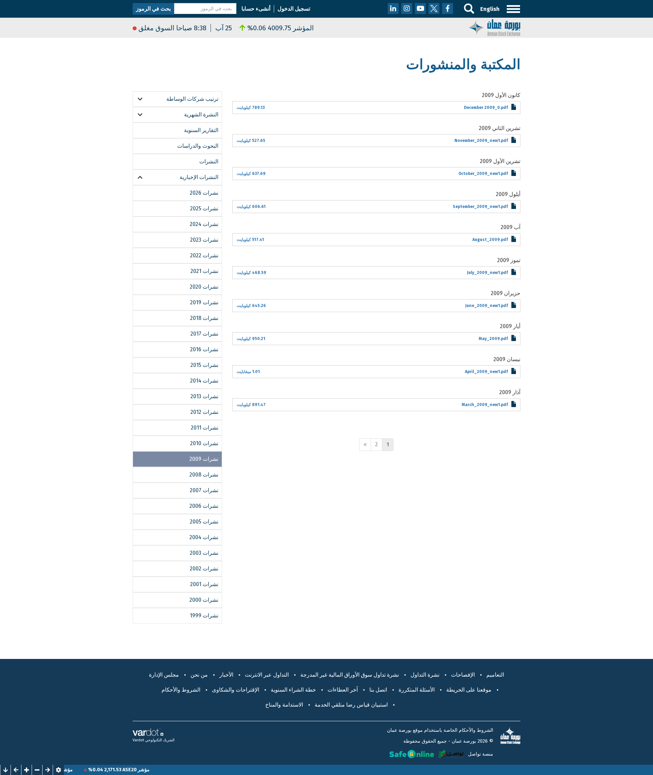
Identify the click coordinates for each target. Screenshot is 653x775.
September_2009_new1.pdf (480, 206)
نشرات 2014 (204, 380)
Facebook (447, 8)
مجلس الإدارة (164, 675)
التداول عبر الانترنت (267, 675)
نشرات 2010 (204, 443)
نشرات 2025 (204, 208)
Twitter (434, 8)
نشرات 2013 (204, 396)
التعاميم (495, 675)
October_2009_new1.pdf (483, 173)
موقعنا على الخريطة (468, 690)
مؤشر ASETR (75, 770)
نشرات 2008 (203, 474)
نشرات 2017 (204, 333)
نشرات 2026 (204, 193)
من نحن (199, 675)
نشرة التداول (425, 675)
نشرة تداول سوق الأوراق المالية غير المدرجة (349, 675)
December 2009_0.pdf (486, 107)
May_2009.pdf (493, 338)
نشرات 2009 (203, 459)
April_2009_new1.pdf (486, 371)
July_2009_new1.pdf (487, 272)
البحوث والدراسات (197, 146)
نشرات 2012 (204, 412)
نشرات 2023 (204, 240)
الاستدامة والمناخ (284, 704)
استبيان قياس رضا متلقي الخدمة (351, 704)
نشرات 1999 (204, 615)
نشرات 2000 (203, 600)
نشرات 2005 (204, 521)
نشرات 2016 (204, 349)
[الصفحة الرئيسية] (494, 27)
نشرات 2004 (203, 537)
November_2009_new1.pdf (481, 140)
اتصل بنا (378, 690)
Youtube (420, 8)
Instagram (406, 8)
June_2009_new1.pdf (486, 305)
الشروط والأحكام (181, 690)
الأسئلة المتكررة (417, 690)
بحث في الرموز (153, 8)
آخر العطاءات (343, 690)
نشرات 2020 (204, 287)
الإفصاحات (463, 675)
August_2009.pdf (490, 239)
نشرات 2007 (204, 490)
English (490, 9)
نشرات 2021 (204, 271)
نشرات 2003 (204, 553)
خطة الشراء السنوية (293, 690)
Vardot (138, 740)
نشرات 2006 (203, 506)
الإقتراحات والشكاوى (235, 690)
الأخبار (226, 675)
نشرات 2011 (204, 427)
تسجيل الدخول (294, 8)
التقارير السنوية (201, 130)
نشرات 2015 (204, 365)
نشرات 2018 (204, 318)
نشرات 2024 (204, 224)
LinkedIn (393, 8)
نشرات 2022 (204, 255)
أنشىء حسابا (255, 8)
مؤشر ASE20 (152, 770)
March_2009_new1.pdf (485, 404)
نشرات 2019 (204, 302)
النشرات (208, 161)
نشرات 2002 (204, 568)
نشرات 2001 (204, 584)
